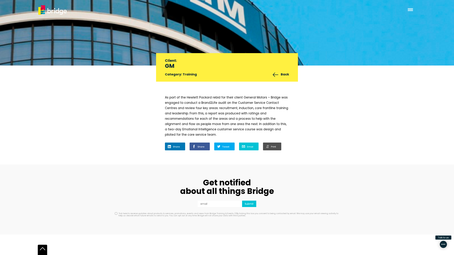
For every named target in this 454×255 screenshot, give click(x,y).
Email (250, 146)
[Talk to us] (443, 244)
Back (285, 74)
